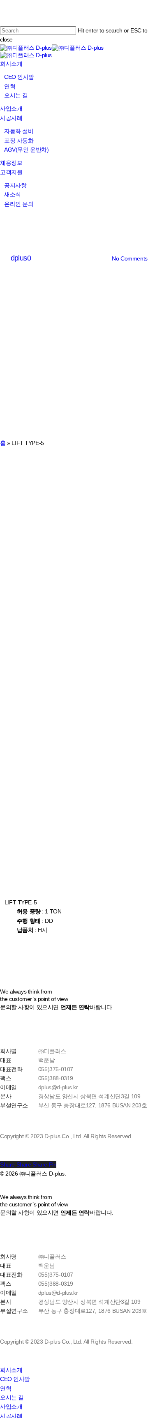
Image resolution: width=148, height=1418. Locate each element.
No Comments (129, 258)
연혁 (5, 1388)
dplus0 (21, 258)
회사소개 (11, 1370)
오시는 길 (12, 1397)
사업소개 (11, 1406)
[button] (28, 943)
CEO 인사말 (15, 1379)
